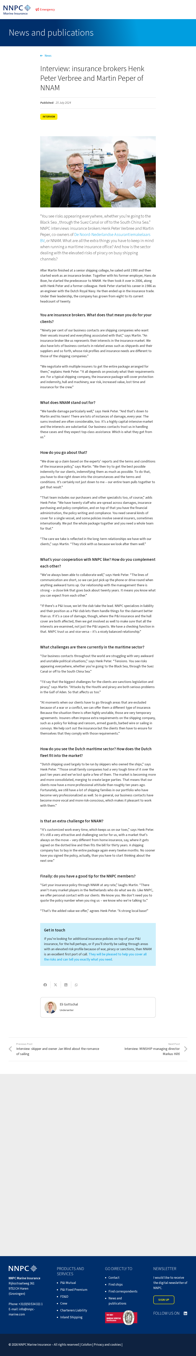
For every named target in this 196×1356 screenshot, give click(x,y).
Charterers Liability (73, 1310)
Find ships (116, 1284)
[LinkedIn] (185, 1313)
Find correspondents (123, 1291)
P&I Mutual (68, 1283)
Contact (114, 1277)
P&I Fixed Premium (73, 1290)
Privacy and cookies (107, 1344)
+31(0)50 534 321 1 (31, 1304)
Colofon (86, 1344)
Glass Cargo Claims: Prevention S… (136, 1150)
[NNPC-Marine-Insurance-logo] (17, 10)
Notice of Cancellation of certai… (40, 1150)
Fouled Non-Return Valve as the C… (42, 1224)
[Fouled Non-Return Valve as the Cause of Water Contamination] (51, 1194)
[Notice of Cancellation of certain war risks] (51, 1121)
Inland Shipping (71, 1317)
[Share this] (45, 984)
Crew (63, 1303)
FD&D (64, 1296)
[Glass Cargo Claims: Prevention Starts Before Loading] (145, 1121)
